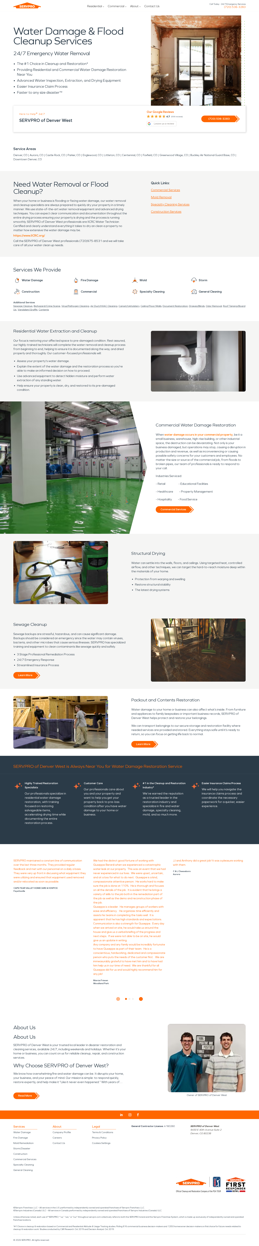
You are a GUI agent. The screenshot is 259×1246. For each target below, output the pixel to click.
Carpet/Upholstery (129, 306)
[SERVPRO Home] (27, 5)
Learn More (25, 675)
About (134, 6)
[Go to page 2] (129, 999)
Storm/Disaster (21, 1148)
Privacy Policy (99, 1137)
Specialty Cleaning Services (170, 204)
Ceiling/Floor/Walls (151, 306)
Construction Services (166, 211)
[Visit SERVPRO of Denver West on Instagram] (130, 1114)
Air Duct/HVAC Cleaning (103, 306)
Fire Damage (20, 1137)
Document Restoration (175, 306)
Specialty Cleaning (23, 1164)
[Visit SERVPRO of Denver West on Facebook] (138, 1114)
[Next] (141, 999)
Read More (25, 1095)
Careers (57, 1137)
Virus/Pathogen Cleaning (75, 306)
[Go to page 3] (133, 999)
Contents (44, 309)
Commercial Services (165, 190)
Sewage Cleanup (23, 306)
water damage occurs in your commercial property (198, 434)
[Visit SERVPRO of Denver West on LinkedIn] (121, 1114)
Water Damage (22, 1132)
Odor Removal (214, 306)
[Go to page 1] (126, 999)
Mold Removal (161, 197)
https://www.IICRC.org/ (29, 235)
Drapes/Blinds (197, 306)
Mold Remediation (23, 1143)
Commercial (116, 6)
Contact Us (151, 6)
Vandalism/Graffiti (27, 309)
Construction (20, 1153)
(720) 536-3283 (235, 7)
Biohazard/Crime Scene (47, 306)
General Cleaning (23, 1170)
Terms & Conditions (102, 1132)
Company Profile (62, 1132)
